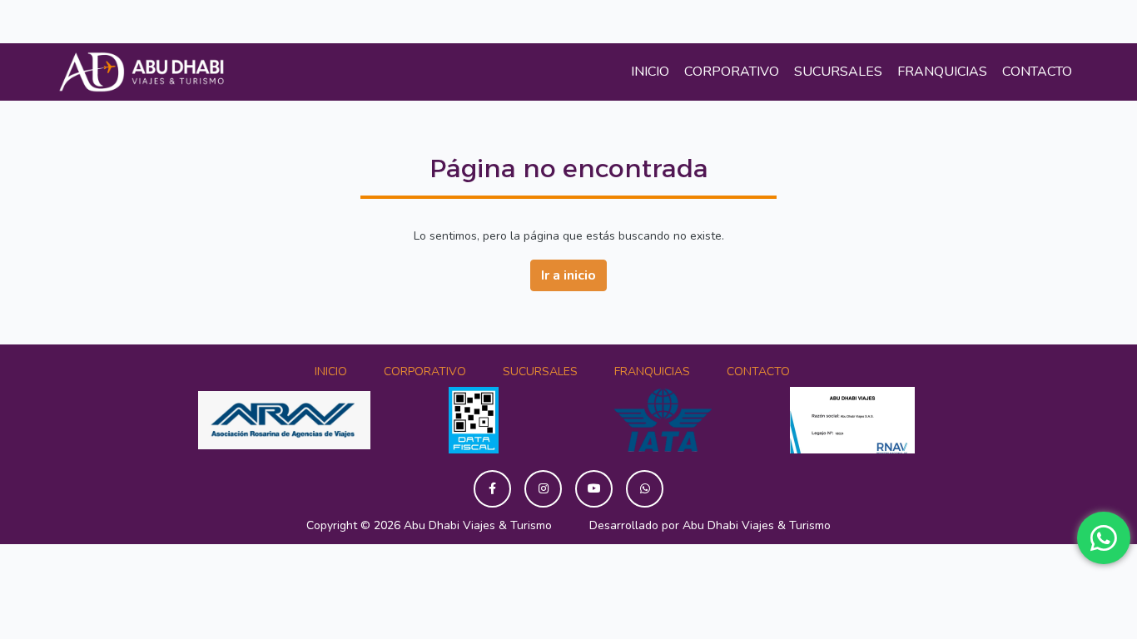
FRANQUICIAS (942, 71)
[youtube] (594, 489)
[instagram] (543, 489)
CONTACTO (1037, 71)
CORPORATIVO (731, 71)
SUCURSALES (838, 71)
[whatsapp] (644, 489)
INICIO (650, 71)
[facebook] (492, 489)
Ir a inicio (568, 275)
